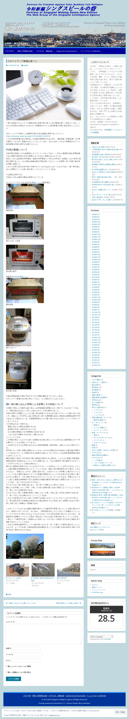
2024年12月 (96, 234)
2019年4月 (96, 292)
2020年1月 (96, 282)
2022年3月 (96, 274)
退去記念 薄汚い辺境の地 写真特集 (104, 495)
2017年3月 (96, 330)
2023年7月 (96, 267)
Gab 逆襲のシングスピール (100, 527)
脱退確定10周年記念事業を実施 (103, 164)
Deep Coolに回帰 (98, 147)
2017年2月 (96, 332)
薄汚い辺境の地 (97, 407)
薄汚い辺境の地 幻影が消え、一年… (105, 177)
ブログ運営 (96, 380)
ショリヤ (97, 412)
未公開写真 (62, 578)
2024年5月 (96, 249)
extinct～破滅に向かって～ (102, 189)
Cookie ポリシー (54, 715)
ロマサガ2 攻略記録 (44, 51)
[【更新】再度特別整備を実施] (43, 569)
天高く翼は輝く (97, 197)
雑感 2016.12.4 (98, 480)
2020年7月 (96, 279)
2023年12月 (96, 254)
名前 (8, 648)
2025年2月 (96, 232)
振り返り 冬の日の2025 (100, 157)
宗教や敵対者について (100, 417)
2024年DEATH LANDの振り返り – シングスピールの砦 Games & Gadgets (107, 490)
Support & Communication (66, 51)
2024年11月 (96, 237)
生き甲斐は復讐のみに (100, 169)
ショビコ (97, 410)
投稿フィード (97, 587)
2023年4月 (96, 272)
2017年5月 (96, 325)
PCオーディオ (99, 443)
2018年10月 (96, 300)
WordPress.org (97, 592)
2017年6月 (96, 322)
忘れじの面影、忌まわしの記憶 (103, 450)
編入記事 (95, 385)
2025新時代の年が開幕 (100, 182)
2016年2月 (96, 350)
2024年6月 (96, 247)
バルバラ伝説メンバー (102, 463)
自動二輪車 (96, 395)
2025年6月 (96, 229)
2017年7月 (96, 320)
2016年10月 (96, 342)
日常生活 (95, 400)
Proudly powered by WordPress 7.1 (52, 703)
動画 (93, 445)
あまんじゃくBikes (97, 530)
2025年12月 (96, 222)
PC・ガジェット (98, 422)
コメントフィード (98, 590)
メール (9, 654)
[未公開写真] (68, 569)
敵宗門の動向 (99, 420)
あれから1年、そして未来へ (102, 200)
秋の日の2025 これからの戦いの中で (105, 159)
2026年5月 (96, 217)
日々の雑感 (96, 402)
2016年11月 (96, 340)
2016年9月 (96, 345)
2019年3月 (96, 295)
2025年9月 (96, 227)
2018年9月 (96, 302)
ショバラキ (98, 415)
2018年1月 (96, 310)
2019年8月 (96, 287)
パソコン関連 (99, 427)
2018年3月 (96, 307)
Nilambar (86, 703)
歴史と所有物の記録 (25, 51)
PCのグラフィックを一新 (101, 195)
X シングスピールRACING (90, 51)
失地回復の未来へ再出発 (101, 154)
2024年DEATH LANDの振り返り (103, 184)
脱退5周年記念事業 (99, 397)
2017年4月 (96, 327)
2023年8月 (96, 264)
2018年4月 (96, 305)
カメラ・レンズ (99, 430)
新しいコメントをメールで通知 (19, 666)
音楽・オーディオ (98, 432)
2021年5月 (96, 277)
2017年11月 (96, 315)
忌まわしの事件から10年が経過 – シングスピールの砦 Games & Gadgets (107, 482)
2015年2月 (96, 360)
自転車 (94, 392)
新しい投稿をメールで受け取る (19, 672)
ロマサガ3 (95, 452)
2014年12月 (96, 365)
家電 (9, 594)
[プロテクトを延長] (17, 569)
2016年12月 (96, 337)
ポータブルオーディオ (102, 437)
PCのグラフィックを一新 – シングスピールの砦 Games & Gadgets (107, 505)
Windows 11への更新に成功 (102, 487)
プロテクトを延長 (14, 578)
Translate (107, 639)
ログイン (95, 585)
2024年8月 (96, 242)
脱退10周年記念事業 (99, 455)
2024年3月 (96, 252)
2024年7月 (96, 244)
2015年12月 (96, 352)
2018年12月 (96, 297)
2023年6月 (96, 269)
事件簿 (94, 405)
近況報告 (95, 390)
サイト (8, 660)
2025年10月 (96, 224)
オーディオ (98, 440)
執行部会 (95, 387)
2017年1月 (96, 335)
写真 (93, 447)
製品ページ (36, 182)
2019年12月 (96, 285)
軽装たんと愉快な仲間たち (103, 465)
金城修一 (26, 65)
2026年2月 (96, 219)
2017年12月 (96, 312)
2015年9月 (96, 355)
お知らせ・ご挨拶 (98, 382)
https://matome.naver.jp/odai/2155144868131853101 (28, 136)
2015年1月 (96, 362)
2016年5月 (96, 347)
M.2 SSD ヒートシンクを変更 (102, 502)
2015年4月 (96, 357)
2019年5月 (96, 290)
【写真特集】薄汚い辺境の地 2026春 (105, 149)
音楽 (95, 435)
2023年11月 (96, 257)
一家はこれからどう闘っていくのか (21, 603)
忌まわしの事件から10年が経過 (103, 172)
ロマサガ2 (95, 458)
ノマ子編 (97, 460)
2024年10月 (96, 239)
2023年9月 (96, 262)
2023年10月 (96, 259)
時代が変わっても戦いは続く (68, 603)
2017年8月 (96, 317)
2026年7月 (96, 214)
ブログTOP (9, 51)
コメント (10, 622)
